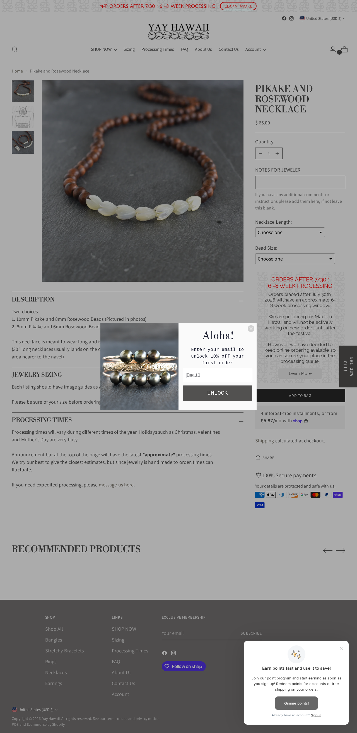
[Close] (251, 328)
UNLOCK (218, 393)
